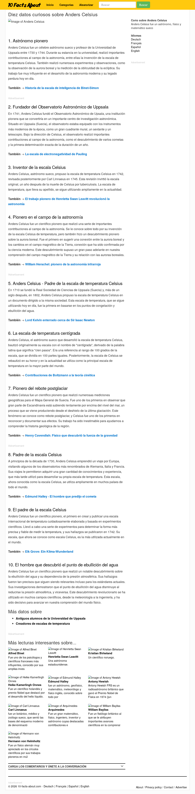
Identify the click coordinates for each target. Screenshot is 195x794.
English (135, 51)
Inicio (50, 5)
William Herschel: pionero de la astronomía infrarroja (63, 264)
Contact (168, 787)
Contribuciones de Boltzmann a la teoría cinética (60, 375)
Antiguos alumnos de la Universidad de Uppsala (51, 618)
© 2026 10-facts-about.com (24, 786)
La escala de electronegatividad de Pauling (56, 154)
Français (136, 43)
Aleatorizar (86, 5)
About (139, 787)
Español (136, 47)
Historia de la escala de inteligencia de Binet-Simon (62, 88)
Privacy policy (153, 787)
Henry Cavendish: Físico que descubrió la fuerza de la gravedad (71, 435)
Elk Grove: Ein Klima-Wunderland (49, 551)
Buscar (143, 5)
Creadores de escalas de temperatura (43, 623)
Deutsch (136, 39)
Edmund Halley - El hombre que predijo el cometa (60, 496)
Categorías (66, 5)
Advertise (181, 787)
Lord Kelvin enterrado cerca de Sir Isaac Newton (60, 320)
